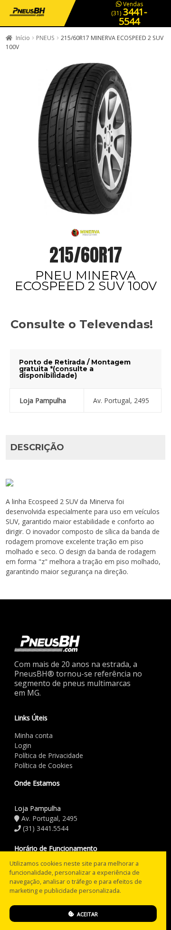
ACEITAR (87, 914)
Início (23, 38)
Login (22, 745)
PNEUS (45, 38)
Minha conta (33, 735)
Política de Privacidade (48, 755)
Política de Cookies (43, 765)
